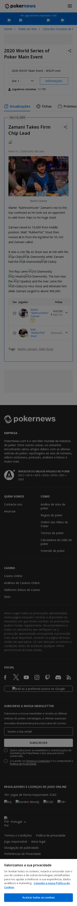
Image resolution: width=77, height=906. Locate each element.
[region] (38, 882)
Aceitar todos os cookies (38, 897)
